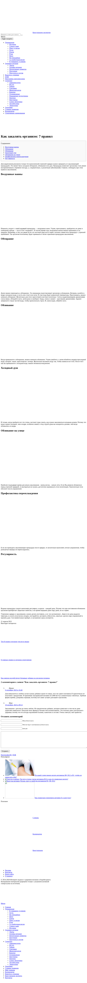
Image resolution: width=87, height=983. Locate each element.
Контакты (8, 872)
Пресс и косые (14, 48)
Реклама (8, 870)
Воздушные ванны (12, 147)
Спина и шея (14, 46)
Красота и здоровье (12, 75)
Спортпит (8, 81)
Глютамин (13, 88)
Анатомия (8, 107)
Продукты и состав (16, 73)
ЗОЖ (7, 77)
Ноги (11, 56)
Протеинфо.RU (6, 755)
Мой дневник (10, 970)
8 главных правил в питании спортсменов (16, 660)
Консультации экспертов (42, 32)
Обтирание (9, 149)
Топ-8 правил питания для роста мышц (15, 641)
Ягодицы (12, 44)
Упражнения (9, 42)
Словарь (36, 818)
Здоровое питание (11, 63)
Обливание (9, 151)
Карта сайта (9, 874)
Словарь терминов (12, 109)
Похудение (13, 71)
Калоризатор (9, 111)
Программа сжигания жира (15, 79)
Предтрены (13, 100)
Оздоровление (14, 94)
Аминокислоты (15, 83)
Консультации (38, 850)
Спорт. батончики (15, 102)
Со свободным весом (17, 60)
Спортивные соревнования (15, 113)
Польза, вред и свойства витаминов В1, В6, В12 (37, 781)
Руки (11, 54)
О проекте (9, 876)
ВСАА (11, 84)
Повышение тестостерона (18, 96)
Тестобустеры (14, 104)
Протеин (12, 98)
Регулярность (10, 158)
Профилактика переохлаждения (16, 156)
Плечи (11, 52)
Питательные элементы (17, 69)
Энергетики (13, 105)
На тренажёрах (14, 58)
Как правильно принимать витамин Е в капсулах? (53, 798)
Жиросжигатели (15, 90)
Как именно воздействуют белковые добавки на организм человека (25, 678)
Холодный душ (10, 153)
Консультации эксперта (13, 976)
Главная (8, 907)
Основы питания (15, 67)
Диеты (11, 65)
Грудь (11, 50)
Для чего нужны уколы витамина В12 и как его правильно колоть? (44, 779)
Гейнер (11, 86)
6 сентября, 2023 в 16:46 (13, 690)
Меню (3, 903)
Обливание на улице (12, 155)
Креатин (12, 92)
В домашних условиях (17, 61)
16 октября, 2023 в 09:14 (14, 705)
